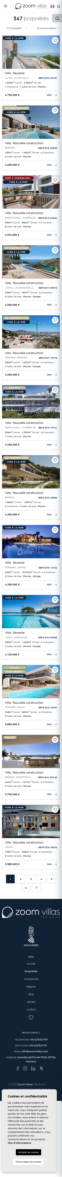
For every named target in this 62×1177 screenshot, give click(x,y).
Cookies (35, 1089)
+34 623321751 (38, 1039)
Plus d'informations (19, 1143)
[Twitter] (41, 1068)
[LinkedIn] (33, 1068)
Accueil (31, 963)
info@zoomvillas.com (35, 1051)
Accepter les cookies (28, 1152)
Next (56, 54)
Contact (31, 1009)
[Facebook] (18, 1068)
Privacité (23, 1089)
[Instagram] (25, 1068)
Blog (31, 994)
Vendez (31, 1001)
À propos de (31, 978)
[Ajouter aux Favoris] (55, 40)
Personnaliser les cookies (28, 1161)
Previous (5, 54)
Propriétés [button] (31, 971)
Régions (31, 986)
